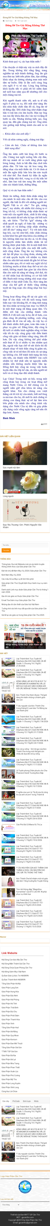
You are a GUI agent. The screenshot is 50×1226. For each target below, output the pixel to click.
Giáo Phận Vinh (8, 1023)
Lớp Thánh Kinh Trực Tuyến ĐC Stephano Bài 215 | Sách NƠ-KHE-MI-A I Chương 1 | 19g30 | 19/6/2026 (32, 837)
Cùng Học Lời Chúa (9, 1091)
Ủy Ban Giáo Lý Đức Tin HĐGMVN (15, 976)
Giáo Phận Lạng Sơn (10, 988)
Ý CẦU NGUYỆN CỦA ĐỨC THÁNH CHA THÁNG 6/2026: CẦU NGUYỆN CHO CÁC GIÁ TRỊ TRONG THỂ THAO (32, 870)
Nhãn (36, 1101)
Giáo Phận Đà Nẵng (10, 1031)
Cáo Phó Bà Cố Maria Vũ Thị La (29, 824)
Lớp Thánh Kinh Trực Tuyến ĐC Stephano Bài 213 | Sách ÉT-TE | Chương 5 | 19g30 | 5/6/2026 (29, 859)
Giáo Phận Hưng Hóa (10, 992)
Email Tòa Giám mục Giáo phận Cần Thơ (18, 600)
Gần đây (5, 1101)
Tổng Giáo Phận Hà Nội (11, 984)
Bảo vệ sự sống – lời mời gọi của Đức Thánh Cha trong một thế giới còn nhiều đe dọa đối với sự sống (31, 751)
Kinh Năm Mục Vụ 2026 (11, 575)
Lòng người (8, 496)
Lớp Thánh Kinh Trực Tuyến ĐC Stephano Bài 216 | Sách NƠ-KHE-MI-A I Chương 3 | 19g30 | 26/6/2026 (32, 816)
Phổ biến (16, 1101)
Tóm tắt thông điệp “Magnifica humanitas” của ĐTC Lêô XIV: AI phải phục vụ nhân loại (31, 891)
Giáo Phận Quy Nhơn (10, 1035)
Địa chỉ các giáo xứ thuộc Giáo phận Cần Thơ (20, 596)
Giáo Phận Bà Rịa (9, 1055)
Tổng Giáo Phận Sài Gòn (12, 1047)
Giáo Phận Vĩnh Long (10, 1087)
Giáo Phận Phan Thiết (11, 1067)
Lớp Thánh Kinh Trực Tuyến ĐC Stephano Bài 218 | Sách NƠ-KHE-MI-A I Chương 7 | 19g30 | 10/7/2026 (32, 783)
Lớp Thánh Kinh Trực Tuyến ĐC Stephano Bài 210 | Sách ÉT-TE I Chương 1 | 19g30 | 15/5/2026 (29, 924)
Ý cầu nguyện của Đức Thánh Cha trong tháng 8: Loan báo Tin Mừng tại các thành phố (31, 708)
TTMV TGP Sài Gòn (10, 1051)
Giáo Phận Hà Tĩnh (9, 1004)
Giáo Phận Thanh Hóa (11, 1019)
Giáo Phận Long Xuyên (11, 1083)
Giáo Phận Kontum (9, 1039)
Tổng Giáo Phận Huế (10, 1027)
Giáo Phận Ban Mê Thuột (12, 1043)
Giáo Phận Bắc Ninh (10, 996)
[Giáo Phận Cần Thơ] (25, 5)
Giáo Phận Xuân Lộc (10, 1071)
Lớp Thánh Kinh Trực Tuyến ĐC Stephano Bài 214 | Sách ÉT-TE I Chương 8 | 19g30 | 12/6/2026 (29, 848)
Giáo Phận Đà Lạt (9, 1059)
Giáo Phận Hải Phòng (10, 1000)
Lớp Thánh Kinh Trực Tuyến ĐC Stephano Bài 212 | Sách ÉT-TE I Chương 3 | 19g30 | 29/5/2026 (29, 902)
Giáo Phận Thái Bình (10, 1008)
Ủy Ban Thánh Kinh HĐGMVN (13, 980)
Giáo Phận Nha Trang (10, 1063)
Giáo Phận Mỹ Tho (9, 1079)
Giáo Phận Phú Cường (11, 1075)
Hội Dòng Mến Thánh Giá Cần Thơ (15, 964)
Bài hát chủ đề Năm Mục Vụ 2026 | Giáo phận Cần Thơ (24, 571)
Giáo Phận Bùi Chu (9, 1012)
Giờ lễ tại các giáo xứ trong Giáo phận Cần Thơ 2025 (23, 615)
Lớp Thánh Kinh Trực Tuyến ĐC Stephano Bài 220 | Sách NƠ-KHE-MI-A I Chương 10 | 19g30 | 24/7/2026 (32, 740)
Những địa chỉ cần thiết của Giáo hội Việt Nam (20, 604)
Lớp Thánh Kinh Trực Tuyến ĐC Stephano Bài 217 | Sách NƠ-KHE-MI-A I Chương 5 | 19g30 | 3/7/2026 (32, 805)
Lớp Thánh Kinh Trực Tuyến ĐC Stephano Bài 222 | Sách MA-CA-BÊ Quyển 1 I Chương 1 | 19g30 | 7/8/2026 (32, 719)
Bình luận (27, 1101)
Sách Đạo (8, 21)
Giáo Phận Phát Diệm (10, 1016)
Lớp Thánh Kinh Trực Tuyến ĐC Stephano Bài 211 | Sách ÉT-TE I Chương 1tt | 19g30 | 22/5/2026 (29, 913)
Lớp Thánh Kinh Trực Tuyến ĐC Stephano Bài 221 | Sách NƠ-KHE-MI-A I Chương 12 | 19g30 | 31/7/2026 (32, 729)
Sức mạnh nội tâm (11, 467)
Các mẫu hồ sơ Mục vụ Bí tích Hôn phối (18, 579)
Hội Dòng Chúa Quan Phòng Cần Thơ (17, 968)
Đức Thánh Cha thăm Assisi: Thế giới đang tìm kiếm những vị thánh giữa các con (31, 697)
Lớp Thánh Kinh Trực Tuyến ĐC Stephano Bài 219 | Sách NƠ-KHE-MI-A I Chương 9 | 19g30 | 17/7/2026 (32, 762)
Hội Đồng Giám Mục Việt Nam (14, 972)
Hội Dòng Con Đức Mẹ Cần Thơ (14, 960)
